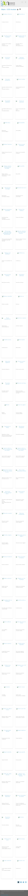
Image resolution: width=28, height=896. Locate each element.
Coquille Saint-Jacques (6, 651)
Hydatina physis (4, 347)
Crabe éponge (18, 846)
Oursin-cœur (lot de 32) (20, 716)
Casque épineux (19, 65)
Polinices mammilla (5, 304)
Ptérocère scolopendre (20, 521)
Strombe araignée (5, 542)
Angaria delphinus (19, 738)
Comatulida (4, 695)
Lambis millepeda (19, 522)
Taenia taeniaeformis (5, 326)
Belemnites (17, 110)
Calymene (3, 153)
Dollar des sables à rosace (6, 716)
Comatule (3, 694)
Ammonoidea (18, 196)
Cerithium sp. (18, 260)
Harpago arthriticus (5, 543)
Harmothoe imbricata (19, 282)
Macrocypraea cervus (19, 45)
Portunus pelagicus (5, 131)
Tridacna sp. (4, 413)
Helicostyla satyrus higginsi (20, 542)
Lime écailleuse (4, 629)
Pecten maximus (4, 652)
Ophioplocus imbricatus (6, 804)
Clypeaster (17, 88)
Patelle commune (5, 586)
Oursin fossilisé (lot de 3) (20, 87)
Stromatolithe (18, 130)
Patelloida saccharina (19, 587)
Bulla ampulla (18, 347)
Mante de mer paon (5, 846)
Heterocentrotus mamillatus (20, 695)
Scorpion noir (18, 868)
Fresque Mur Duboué (20, 217)
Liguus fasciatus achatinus (20, 564)
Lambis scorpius (4, 522)
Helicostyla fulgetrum (5, 369)
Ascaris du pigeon (19, 412)
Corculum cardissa (19, 630)
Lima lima (3, 630)
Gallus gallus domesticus (6, 219)
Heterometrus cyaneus (20, 499)
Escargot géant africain (6, 738)
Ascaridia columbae (19, 413)
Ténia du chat (4, 325)
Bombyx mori (18, 805)
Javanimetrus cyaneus (19, 500)
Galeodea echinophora (20, 66)
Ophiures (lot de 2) (5, 803)
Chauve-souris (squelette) (20, 152)
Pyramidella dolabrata (5, 110)
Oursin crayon (18, 694)
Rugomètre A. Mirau (5, 434)
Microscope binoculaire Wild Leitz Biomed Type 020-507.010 (7, 240)
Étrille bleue (4, 130)
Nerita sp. (17, 304)
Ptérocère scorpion (5, 521)
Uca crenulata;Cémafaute (6, 870)
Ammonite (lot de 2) (19, 195)
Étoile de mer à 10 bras (20, 673)
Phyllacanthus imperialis (20, 652)
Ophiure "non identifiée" (20, 781)
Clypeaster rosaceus (5, 717)
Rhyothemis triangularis (20, 434)
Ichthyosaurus (4, 175)
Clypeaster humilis (5, 782)
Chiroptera (18, 153)
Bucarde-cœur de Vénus (20, 629)
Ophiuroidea (18, 782)
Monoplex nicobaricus (5, 89)
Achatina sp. (4, 739)
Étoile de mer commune (6, 673)
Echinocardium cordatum (20, 717)
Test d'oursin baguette (20, 651)
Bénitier (3, 412)
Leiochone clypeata (19, 325)
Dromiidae (17, 847)
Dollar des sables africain (6, 781)
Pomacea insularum (5, 564)
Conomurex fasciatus (5, 67)
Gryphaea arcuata (5, 45)
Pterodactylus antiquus (6, 196)
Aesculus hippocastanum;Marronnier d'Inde (6, 502)
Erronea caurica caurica (20, 369)
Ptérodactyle (4, 195)
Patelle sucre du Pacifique (20, 586)
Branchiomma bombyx (6, 282)
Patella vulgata (4, 587)
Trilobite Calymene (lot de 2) (7, 152)
